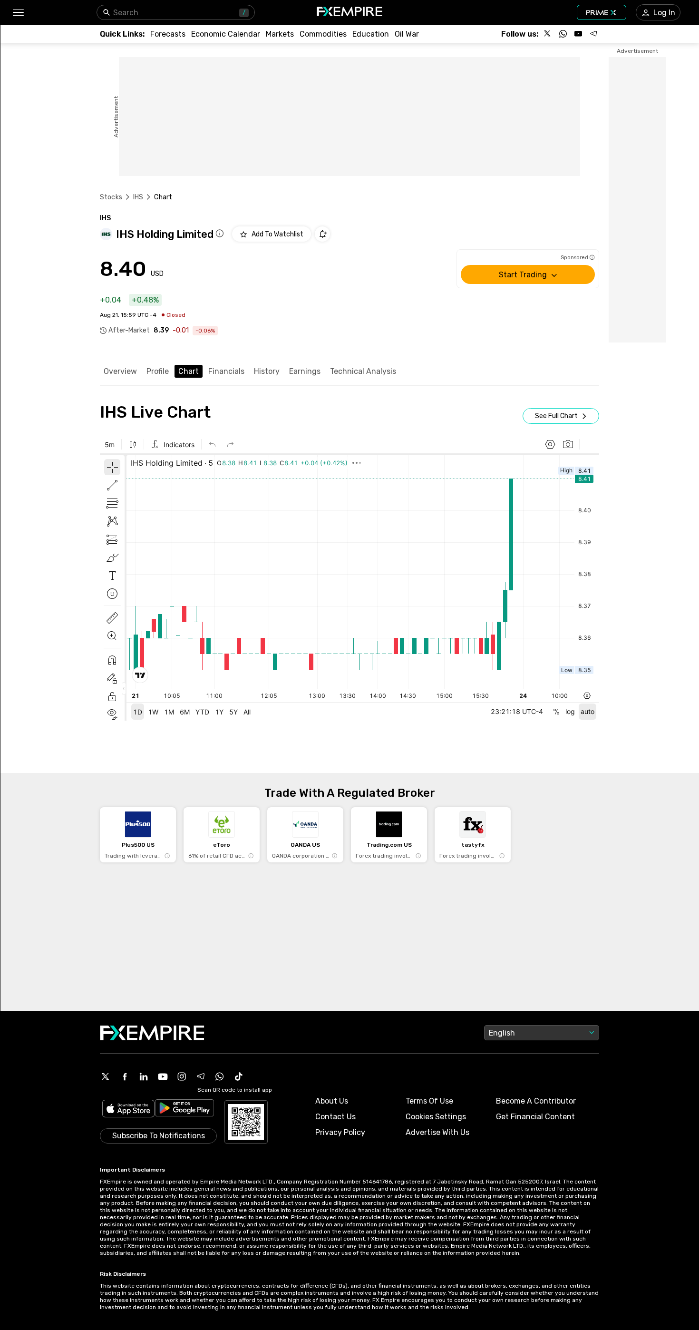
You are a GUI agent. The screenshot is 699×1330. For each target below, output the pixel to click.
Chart (188, 371)
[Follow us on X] (547, 33)
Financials (226, 371)
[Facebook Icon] (124, 1076)
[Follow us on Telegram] (593, 33)
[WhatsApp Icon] (219, 1076)
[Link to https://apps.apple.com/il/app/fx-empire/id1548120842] (128, 1109)
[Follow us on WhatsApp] (563, 33)
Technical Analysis (363, 371)
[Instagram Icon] (181, 1076)
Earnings (304, 371)
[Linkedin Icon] (143, 1076)
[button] (18, 12)
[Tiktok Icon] (238, 1076)
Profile (157, 371)
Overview (120, 371)
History (267, 371)
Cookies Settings (436, 1116)
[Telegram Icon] (200, 1076)
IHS (138, 197)
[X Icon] (105, 1076)
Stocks (111, 197)
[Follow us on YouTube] (578, 33)
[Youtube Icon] (162, 1076)
